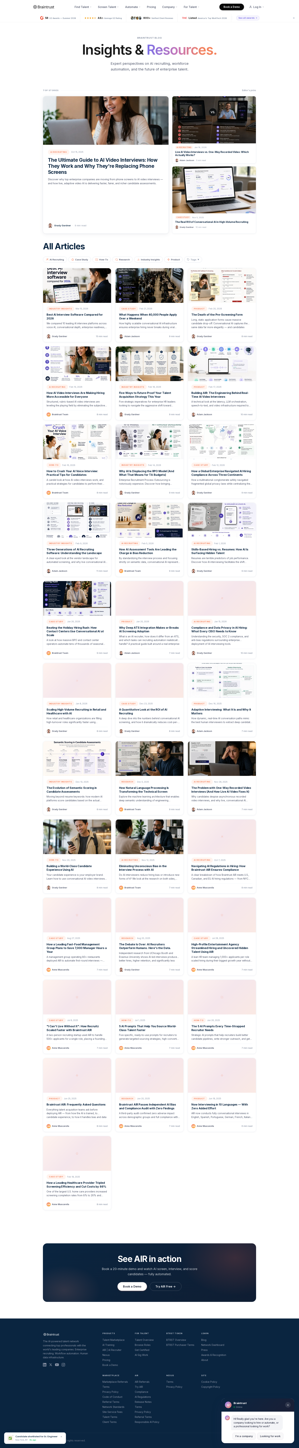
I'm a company (244, 1436)
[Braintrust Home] (44, 7)
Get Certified (142, 1349)
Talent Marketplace (113, 1339)
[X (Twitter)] (50, 1364)
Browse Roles (143, 1344)
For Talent (190, 7)
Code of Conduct (112, 1396)
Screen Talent (107, 7)
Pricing (151, 7)
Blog (203, 1339)
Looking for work (270, 1436)
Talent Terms (109, 1416)
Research (124, 259)
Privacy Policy (110, 1391)
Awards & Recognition (213, 1354)
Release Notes (143, 1401)
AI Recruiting (57, 259)
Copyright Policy (210, 1386)
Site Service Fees (112, 1411)
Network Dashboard (212, 1344)
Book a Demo (232, 6)
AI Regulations (143, 1396)
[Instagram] (63, 1364)
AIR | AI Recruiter (111, 1349)
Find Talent (82, 7)
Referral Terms (110, 1401)
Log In (257, 7)
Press (204, 1349)
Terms (106, 1386)
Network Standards (113, 1406)
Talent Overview (144, 1339)
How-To (103, 259)
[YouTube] (57, 1365)
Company (168, 7)
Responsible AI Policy (147, 1421)
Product (175, 259)
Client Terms (109, 1421)
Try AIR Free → (165, 1286)
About (204, 1359)
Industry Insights (150, 259)
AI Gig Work (141, 1354)
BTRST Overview (176, 1339)
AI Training (108, 1344)
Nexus (106, 1354)
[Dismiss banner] (293, 18)
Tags (195, 259)
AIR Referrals (142, 1381)
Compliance (141, 1391)
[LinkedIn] (44, 1364)
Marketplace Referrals (115, 1381)
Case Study (81, 259)
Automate (131, 7)
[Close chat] (288, 1405)
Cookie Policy (209, 1381)
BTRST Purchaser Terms (180, 1344)
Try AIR (139, 1386)
